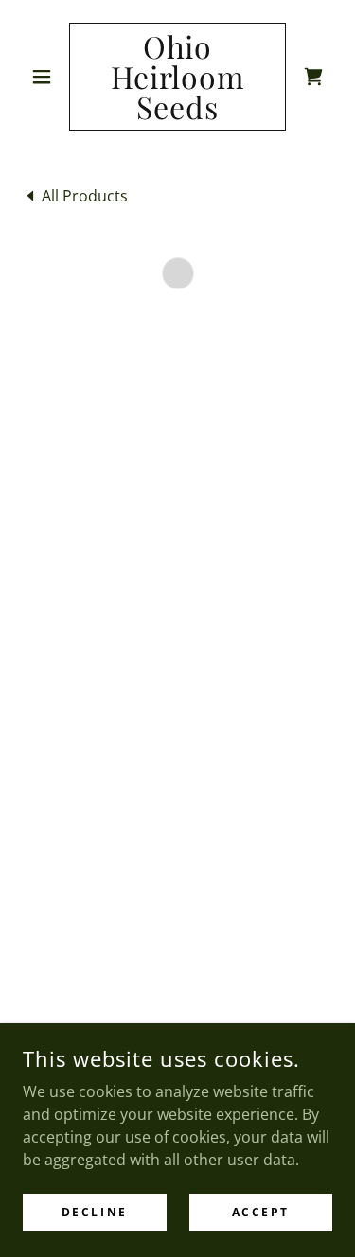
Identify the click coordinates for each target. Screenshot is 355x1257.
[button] (46, 77)
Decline (95, 1212)
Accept (261, 1212)
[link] (177, 77)
